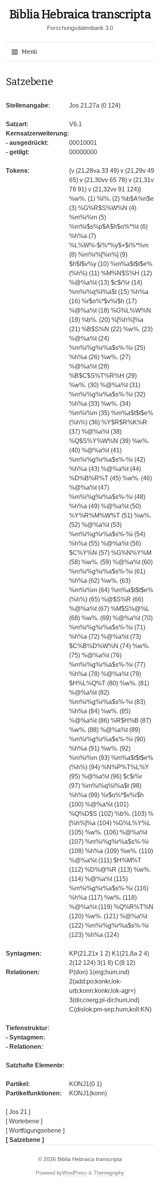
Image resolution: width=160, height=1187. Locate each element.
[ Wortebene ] (24, 1121)
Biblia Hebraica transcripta (80, 14)
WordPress (74, 1173)
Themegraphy (109, 1173)
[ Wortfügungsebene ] (35, 1130)
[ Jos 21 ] (18, 1112)
